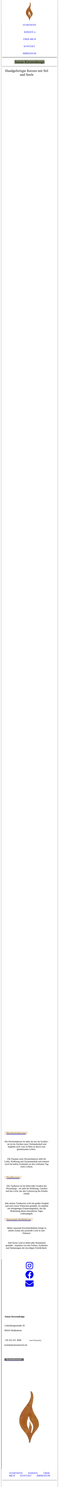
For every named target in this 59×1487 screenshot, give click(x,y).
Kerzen (28, 32)
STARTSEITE (18, 1473)
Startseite (29, 25)
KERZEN (33, 1473)
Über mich (29, 39)
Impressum (29, 53)
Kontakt (29, 46)
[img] (29, 10)
